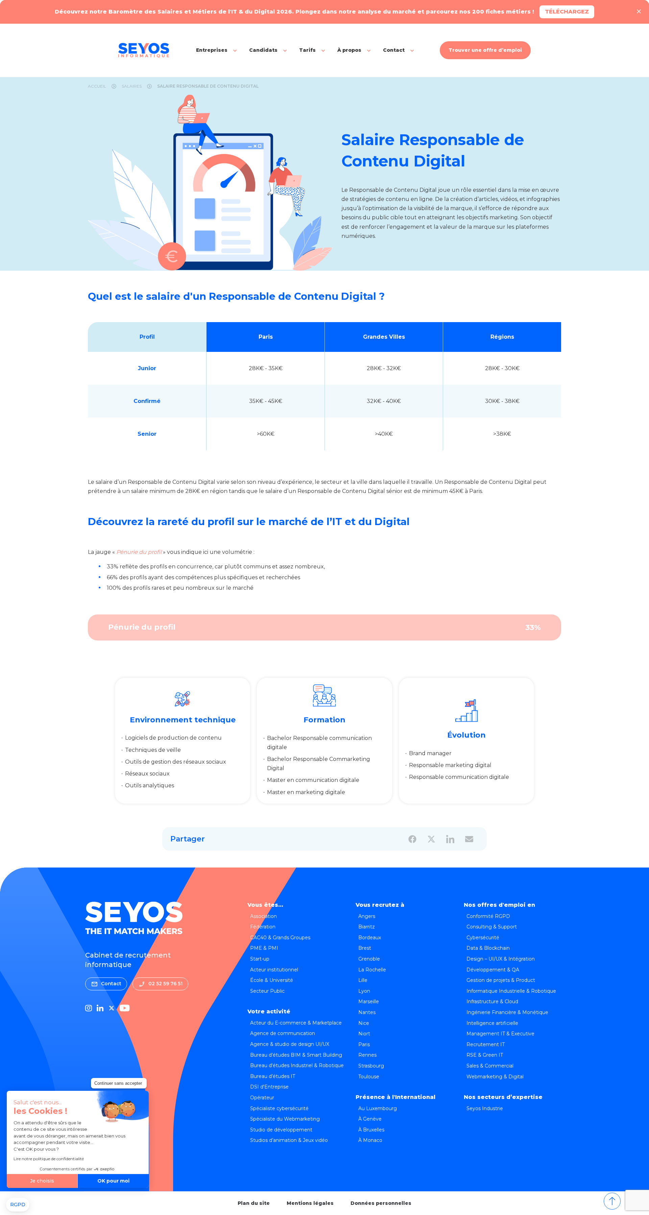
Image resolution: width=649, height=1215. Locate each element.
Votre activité (268, 1011)
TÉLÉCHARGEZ (567, 11)
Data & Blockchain (488, 948)
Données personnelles (381, 1203)
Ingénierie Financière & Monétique (507, 1012)
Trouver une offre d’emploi (485, 50)
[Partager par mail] (469, 839)
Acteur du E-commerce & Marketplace (296, 1023)
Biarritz (366, 927)
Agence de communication (282, 1033)
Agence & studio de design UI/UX (289, 1044)
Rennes (367, 1055)
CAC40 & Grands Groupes (280, 938)
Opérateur (262, 1098)
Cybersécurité (482, 938)
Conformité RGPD (488, 916)
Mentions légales (310, 1203)
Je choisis (42, 1181)
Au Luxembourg (377, 1108)
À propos (349, 50)
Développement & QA (492, 970)
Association (263, 916)
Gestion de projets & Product (500, 980)
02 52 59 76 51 (165, 984)
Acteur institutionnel (274, 970)
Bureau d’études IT (272, 1076)
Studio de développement (281, 1130)
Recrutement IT (485, 1044)
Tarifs (307, 50)
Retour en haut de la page (612, 1201)
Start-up (259, 959)
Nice (363, 1023)
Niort (364, 1034)
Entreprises (211, 50)
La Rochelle (372, 970)
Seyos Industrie (484, 1108)
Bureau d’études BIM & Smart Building (296, 1055)
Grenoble (369, 959)
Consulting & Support (491, 927)
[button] (17, 1205)
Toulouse (368, 1077)
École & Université (271, 980)
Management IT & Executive (500, 1034)
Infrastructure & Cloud (492, 1001)
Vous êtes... (265, 905)
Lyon (364, 991)
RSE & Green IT (484, 1055)
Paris (364, 1044)
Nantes (367, 1012)
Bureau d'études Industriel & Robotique (297, 1065)
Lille (362, 980)
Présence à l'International (395, 1097)
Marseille (368, 1001)
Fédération (262, 927)
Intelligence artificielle (492, 1023)
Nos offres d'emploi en (499, 905)
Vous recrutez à (380, 905)
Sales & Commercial (489, 1066)
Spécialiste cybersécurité (279, 1108)
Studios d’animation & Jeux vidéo (289, 1140)
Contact (394, 50)
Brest (364, 948)
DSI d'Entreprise (269, 1087)
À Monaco (370, 1140)
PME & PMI (264, 948)
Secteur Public (267, 991)
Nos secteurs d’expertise (503, 1097)
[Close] (638, 12)
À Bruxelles (371, 1130)
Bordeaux (369, 938)
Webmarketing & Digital (495, 1077)
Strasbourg (371, 1066)
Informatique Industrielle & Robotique (511, 991)
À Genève (370, 1119)
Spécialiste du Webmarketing (285, 1119)
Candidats (263, 50)
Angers (366, 916)
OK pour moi (113, 1181)
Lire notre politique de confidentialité (49, 1158)
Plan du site (254, 1203)
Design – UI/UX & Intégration (500, 959)
